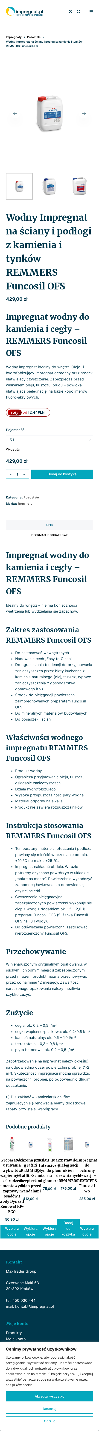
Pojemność (15, 430)
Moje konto (16, 1339)
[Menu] (91, 11)
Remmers (25, 503)
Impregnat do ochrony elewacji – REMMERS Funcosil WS (87, 1175)
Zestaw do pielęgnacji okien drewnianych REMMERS (68, 1170)
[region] (49, 1386)
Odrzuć (49, 1421)
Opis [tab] (49, 525)
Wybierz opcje (12, 1231)
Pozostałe (31, 497)
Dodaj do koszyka (62, 474)
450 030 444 (23, 1300)
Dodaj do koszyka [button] (68, 1228)
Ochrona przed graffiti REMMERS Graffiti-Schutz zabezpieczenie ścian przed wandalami (30, 1175)
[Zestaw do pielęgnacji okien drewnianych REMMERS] (68, 1144)
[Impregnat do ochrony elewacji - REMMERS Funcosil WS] (87, 1144)
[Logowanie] (70, 11)
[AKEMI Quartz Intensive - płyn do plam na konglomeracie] (49, 1144)
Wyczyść (13, 449)
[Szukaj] (78, 11)
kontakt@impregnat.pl (34, 1306)
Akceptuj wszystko (49, 1396)
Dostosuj (49, 1409)
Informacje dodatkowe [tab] (49, 535)
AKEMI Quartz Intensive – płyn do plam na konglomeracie (49, 1170)
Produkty (14, 1332)
